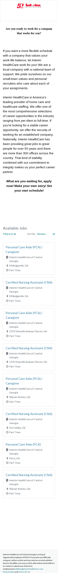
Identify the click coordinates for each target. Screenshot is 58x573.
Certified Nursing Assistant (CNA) (29, 282)
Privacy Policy (9, 572)
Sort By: (31, 234)
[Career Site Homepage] (29, 7)
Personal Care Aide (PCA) (23, 444)
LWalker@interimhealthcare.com (29, 569)
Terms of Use (24, 572)
